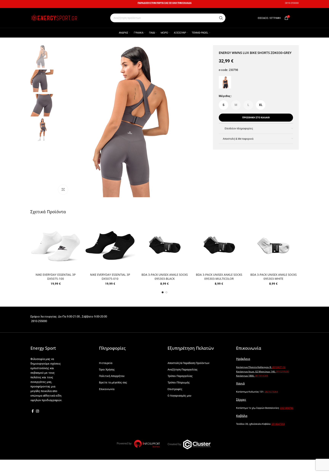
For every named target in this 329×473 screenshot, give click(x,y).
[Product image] (55, 245)
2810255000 (282, 371)
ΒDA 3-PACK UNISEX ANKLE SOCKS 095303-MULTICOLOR (219, 277)
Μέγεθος (225, 96)
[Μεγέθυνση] (63, 189)
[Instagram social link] (37, 411)
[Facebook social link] (32, 411)
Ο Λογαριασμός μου (179, 395)
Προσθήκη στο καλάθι (256, 117)
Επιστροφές (175, 389)
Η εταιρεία (105, 363)
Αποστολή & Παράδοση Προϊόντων (188, 363)
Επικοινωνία (106, 389)
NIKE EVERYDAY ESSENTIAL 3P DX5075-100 (56, 277)
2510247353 (278, 424)
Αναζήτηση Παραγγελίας (183, 369)
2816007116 (278, 367)
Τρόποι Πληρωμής (179, 382)
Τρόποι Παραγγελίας (180, 376)
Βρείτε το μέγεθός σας (113, 382)
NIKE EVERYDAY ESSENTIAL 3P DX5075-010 (110, 277)
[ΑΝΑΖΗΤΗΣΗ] (221, 18)
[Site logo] (54, 17)
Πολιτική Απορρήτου (112, 376)
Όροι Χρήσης (107, 369)
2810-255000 (292, 3)
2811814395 (261, 375)
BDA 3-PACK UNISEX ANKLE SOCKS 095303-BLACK (164, 277)
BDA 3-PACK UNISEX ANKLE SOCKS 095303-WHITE (273, 277)
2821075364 (271, 391)
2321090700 (286, 408)
